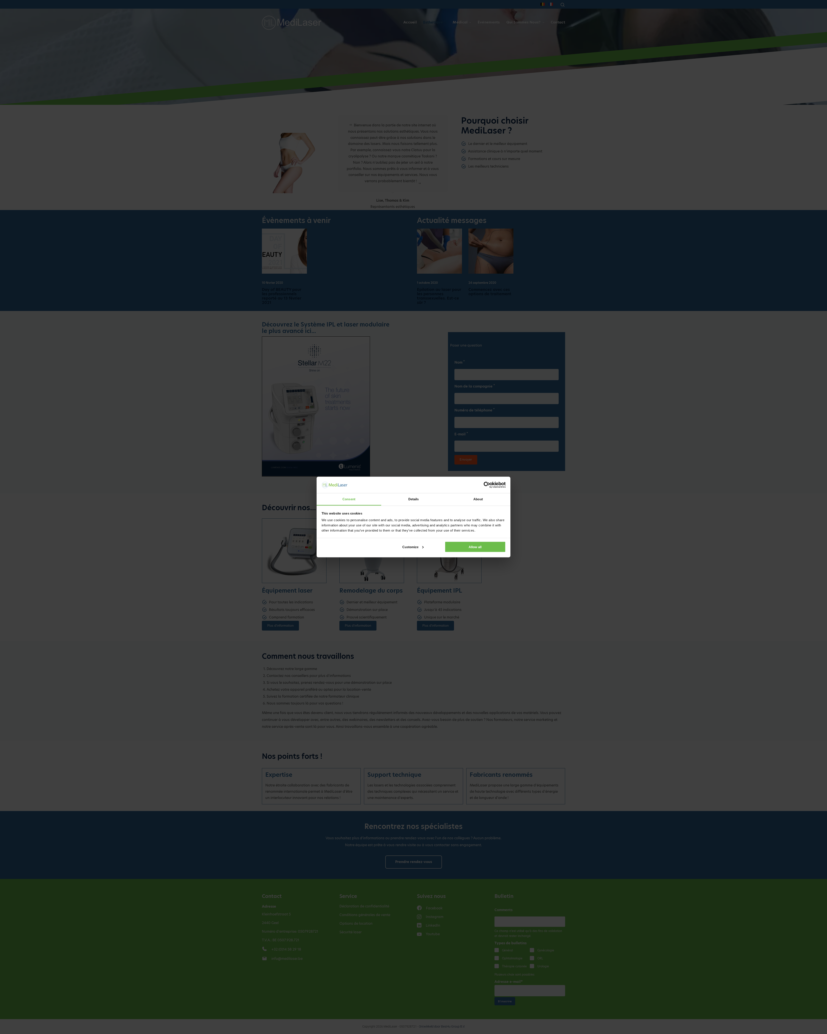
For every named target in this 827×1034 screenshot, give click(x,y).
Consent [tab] (348, 499)
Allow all (475, 547)
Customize (410, 547)
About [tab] (478, 499)
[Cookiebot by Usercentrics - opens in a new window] (487, 485)
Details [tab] (413, 499)
